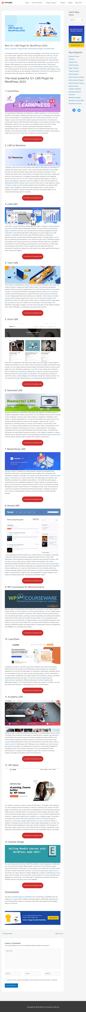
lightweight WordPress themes (14, 183)
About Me (78, 3)
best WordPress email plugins (31, 618)
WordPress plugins (74, 97)
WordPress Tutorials (75, 103)
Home (27, 3)
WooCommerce (74, 74)
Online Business (74, 65)
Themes (62, 3)
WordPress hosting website (44, 66)
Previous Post (7, 933)
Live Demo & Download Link (33, 139)
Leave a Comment (10, 48)
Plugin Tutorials (51, 3)
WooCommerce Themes (76, 83)
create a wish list (10, 744)
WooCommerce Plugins (35, 48)
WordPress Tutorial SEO (76, 100)
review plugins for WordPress (27, 373)
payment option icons (50, 870)
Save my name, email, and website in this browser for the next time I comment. (32, 980)
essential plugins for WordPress (22, 897)
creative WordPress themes (32, 818)
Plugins (70, 3)
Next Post (59, 933)
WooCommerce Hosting (76, 77)
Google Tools (73, 62)
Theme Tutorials (37, 3)
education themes (46, 117)
